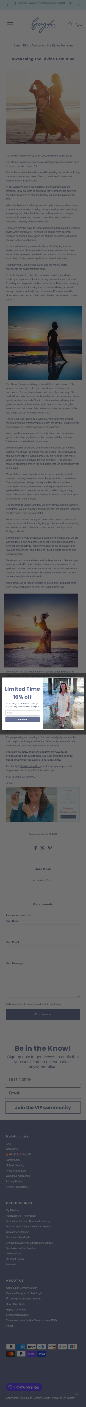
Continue (22, 719)
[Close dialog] (81, 680)
